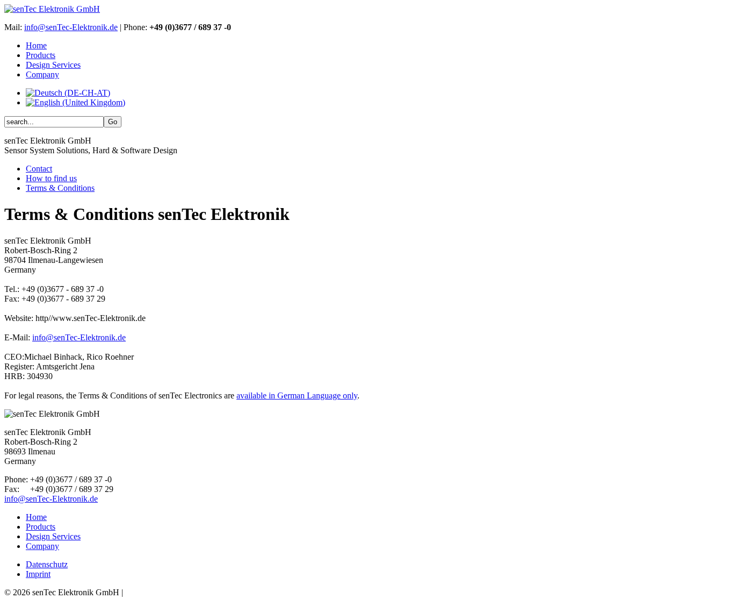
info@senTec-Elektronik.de (71, 27)
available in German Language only (296, 395)
